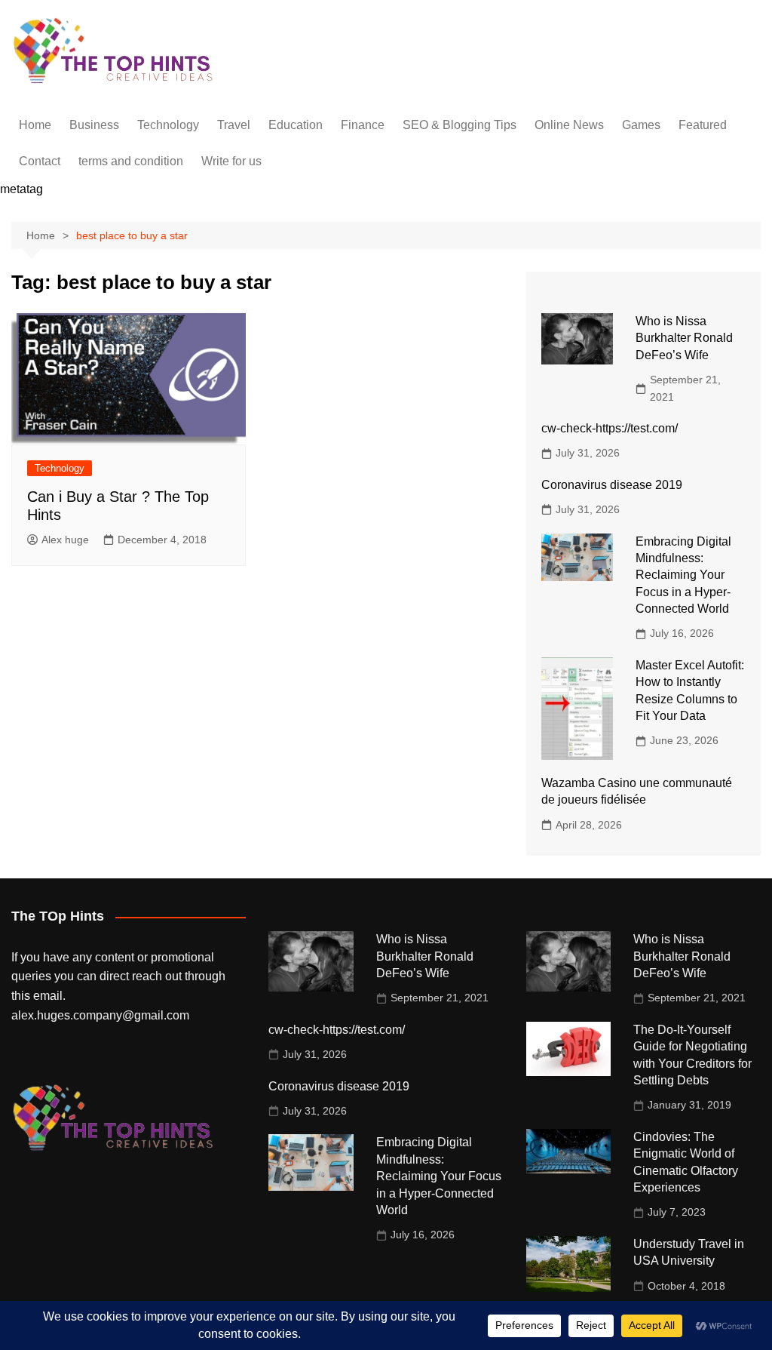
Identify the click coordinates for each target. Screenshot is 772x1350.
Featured (703, 124)
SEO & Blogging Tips (459, 124)
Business (94, 124)
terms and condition (130, 161)
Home (35, 124)
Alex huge (65, 540)
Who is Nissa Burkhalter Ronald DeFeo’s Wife (684, 338)
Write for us (231, 161)
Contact (39, 161)
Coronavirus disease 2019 (611, 484)
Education (295, 124)
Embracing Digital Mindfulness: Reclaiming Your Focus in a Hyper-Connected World (683, 575)
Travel (233, 124)
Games (641, 124)
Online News (569, 124)
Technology (168, 124)
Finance (362, 124)
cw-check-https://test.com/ (609, 428)
